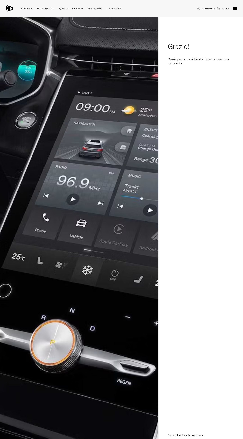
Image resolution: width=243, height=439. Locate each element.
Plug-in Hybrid (44, 8)
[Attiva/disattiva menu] (234, 8)
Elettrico (25, 8)
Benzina (76, 8)
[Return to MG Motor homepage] (9, 8)
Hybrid (62, 8)
